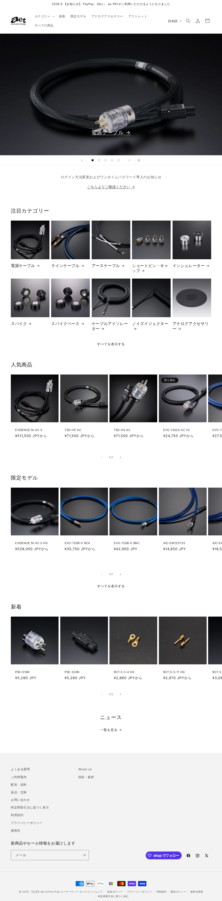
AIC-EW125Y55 (174, 543)
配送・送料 (19, 784)
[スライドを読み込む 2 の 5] (99, 160)
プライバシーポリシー (26, 823)
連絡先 (15, 830)
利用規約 (17, 815)
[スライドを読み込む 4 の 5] (112, 160)
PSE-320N (72, 671)
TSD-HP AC (73, 429)
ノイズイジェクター (150, 323)
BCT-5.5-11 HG (174, 671)
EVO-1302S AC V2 (176, 429)
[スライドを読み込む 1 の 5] (92, 160)
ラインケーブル (65, 265)
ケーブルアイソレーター (110, 326)
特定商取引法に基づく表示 (30, 807)
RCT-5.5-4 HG (124, 671)
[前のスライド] (82, 160)
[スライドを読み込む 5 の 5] (118, 160)
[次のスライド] (129, 160)
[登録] (84, 855)
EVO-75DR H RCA (77, 543)
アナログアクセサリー (191, 326)
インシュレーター (189, 265)
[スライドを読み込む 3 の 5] (105, 160)
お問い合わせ (20, 800)
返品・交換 (19, 792)
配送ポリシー (178, 891)
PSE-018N (22, 671)
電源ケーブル (23, 265)
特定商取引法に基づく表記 (113, 896)
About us (85, 769)
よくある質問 (20, 769)
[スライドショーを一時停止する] (140, 160)
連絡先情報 (196, 891)
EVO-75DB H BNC (126, 543)
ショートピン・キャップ (150, 268)
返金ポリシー (114, 891)
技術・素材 (86, 777)
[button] (44, 16)
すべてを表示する (111, 344)
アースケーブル (106, 265)
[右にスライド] (120, 457)
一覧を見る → (111, 730)
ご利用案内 (19, 777)
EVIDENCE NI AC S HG (31, 543)
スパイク (19, 323)
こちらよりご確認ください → (111, 187)
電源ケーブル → (111, 132)
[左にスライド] (101, 457)
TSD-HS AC (122, 429)
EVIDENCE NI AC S (28, 429)
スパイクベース (65, 323)
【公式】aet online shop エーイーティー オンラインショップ (66, 891)
